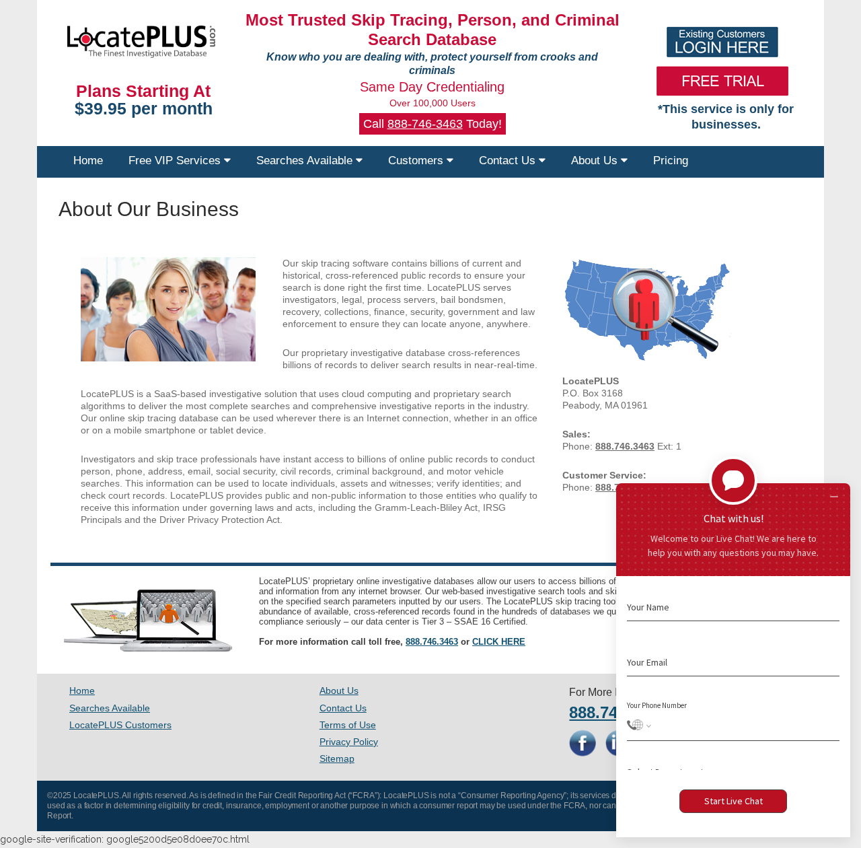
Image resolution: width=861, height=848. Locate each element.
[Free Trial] (723, 81)
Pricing (670, 160)
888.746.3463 (432, 642)
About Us (596, 160)
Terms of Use (348, 724)
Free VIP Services (176, 160)
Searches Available (306, 160)
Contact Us (509, 160)
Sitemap (337, 758)
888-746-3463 (425, 124)
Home (88, 160)
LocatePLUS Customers (120, 724)
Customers (417, 160)
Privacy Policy (349, 741)
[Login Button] (723, 42)
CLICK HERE (498, 642)
